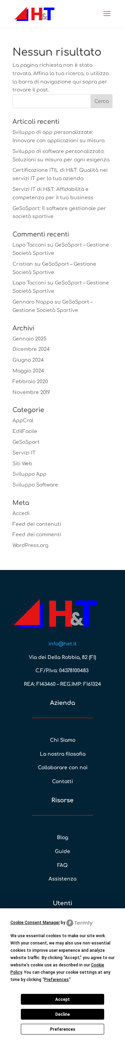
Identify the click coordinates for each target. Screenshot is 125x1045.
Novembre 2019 (31, 392)
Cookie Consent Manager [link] (35, 922)
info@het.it (63, 643)
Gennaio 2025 (29, 338)
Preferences (62, 1029)
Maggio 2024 (28, 370)
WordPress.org (30, 545)
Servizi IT (23, 453)
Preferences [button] (56, 979)
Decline (62, 1014)
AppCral (22, 420)
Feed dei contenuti (36, 524)
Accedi (21, 513)
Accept (62, 999)
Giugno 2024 (28, 360)
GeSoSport (26, 442)
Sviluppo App (29, 474)
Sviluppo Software (35, 485)
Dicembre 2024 (31, 349)
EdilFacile (24, 431)
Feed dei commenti (36, 534)
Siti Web (22, 463)
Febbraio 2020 (30, 381)
